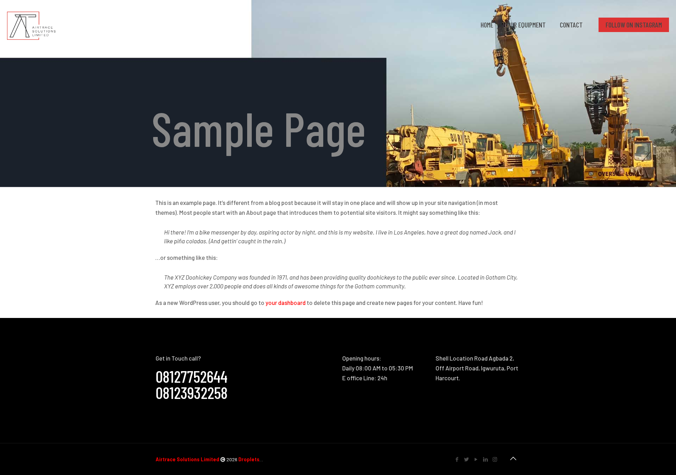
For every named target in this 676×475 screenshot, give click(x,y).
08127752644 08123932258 (192, 384)
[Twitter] (466, 459)
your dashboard (285, 302)
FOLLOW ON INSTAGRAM (634, 24)
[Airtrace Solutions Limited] (31, 24)
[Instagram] (495, 459)
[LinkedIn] (485, 459)
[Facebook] (457, 459)
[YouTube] (476, 459)
